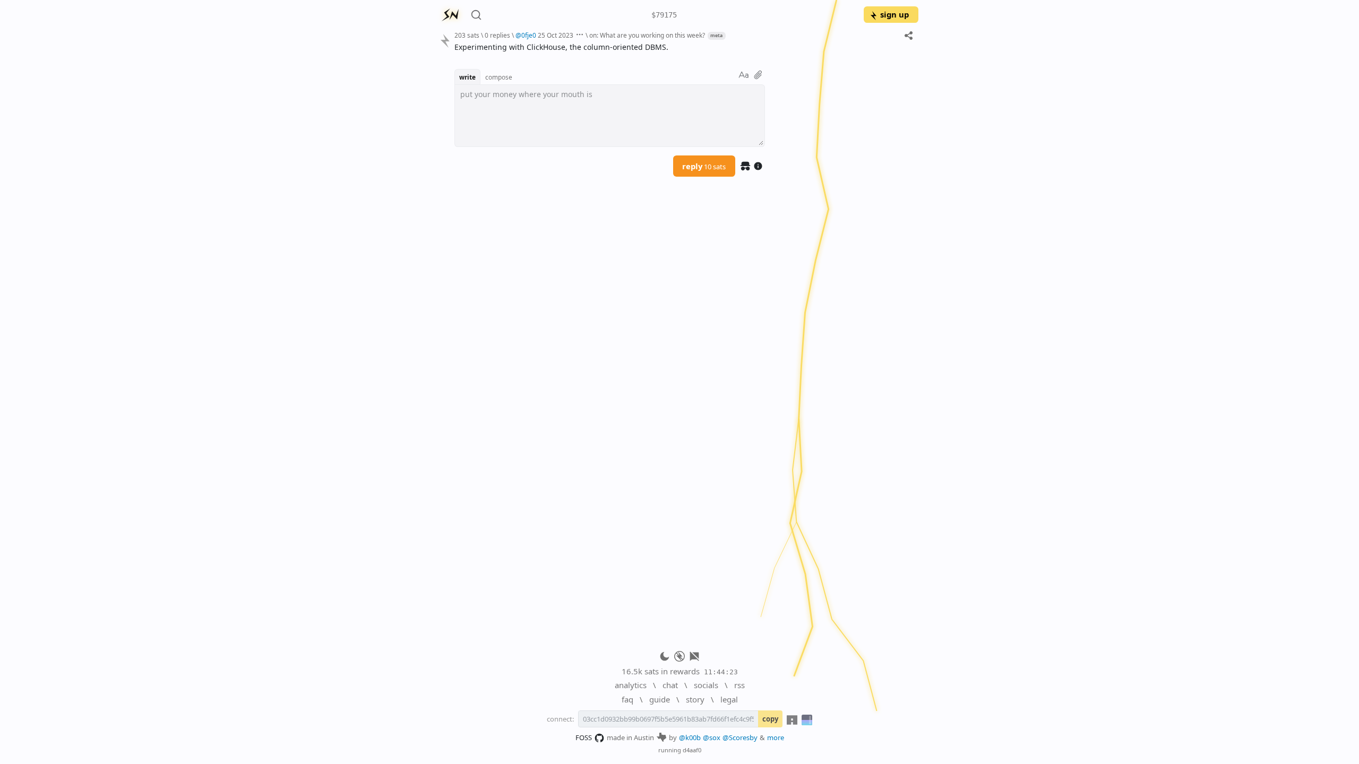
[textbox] (682, 47)
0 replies (497, 35)
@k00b (690, 737)
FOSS (583, 737)
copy (770, 719)
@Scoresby (740, 737)
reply (704, 166)
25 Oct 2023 (555, 35)
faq (627, 699)
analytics (631, 685)
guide (659, 699)
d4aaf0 (692, 750)
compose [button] (498, 77)
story (695, 699)
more (775, 737)
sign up (894, 14)
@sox (711, 737)
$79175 (664, 15)
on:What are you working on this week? (647, 35)
